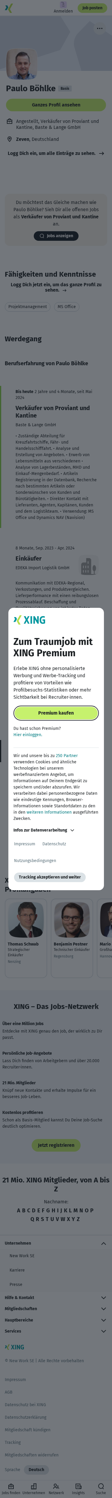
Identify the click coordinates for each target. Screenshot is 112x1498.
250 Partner (67, 755)
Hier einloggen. (27, 734)
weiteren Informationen (49, 812)
